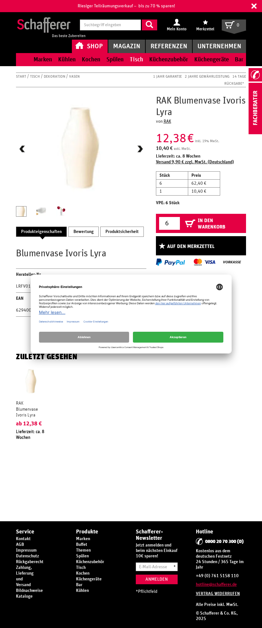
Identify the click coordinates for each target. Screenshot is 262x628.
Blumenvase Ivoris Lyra (27, 412)
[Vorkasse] (232, 262)
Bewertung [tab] (83, 231)
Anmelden (156, 579)
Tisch (35, 76)
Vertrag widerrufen (218, 594)
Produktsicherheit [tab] (122, 231)
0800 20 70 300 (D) (224, 541)
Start (21, 76)
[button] (254, 6)
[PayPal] (170, 262)
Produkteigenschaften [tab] (41, 231)
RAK (167, 121)
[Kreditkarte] (204, 262)
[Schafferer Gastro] (51, 25)
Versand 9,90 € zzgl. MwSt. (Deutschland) (195, 162)
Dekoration (55, 76)
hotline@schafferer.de (216, 584)
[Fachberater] (255, 133)
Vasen (74, 76)
